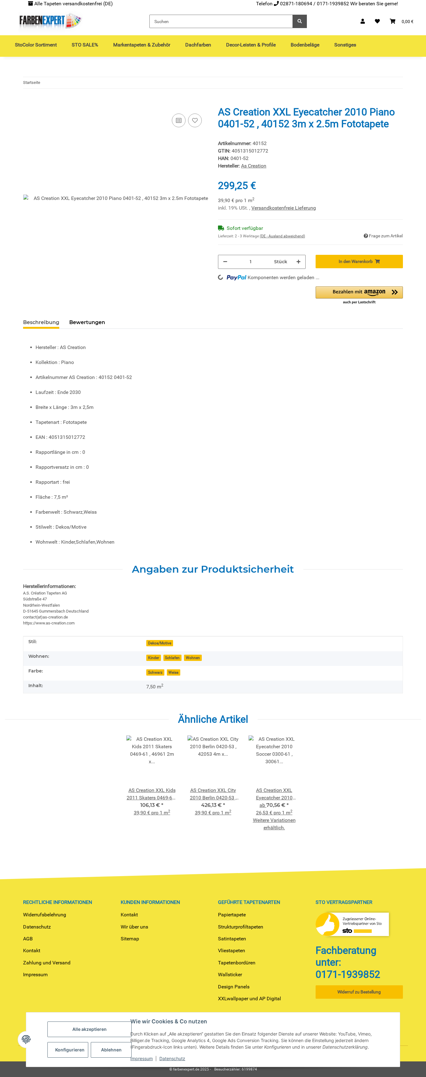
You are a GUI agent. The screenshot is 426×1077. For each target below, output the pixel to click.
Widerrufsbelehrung (44, 915)
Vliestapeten (231, 950)
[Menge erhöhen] (298, 262)
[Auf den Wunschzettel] (195, 120)
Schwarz (155, 672)
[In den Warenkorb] (28, 102)
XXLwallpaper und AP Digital (249, 999)
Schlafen (172, 658)
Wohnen (193, 658)
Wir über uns (134, 927)
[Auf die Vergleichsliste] (179, 120)
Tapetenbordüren (236, 963)
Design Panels (233, 987)
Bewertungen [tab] (87, 322)
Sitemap (130, 939)
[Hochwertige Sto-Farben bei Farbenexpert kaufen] (49, 21)
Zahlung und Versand (46, 963)
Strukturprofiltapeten (240, 927)
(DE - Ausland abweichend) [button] (282, 236)
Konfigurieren (70, 1049)
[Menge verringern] (225, 262)
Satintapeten (232, 939)
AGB (28, 939)
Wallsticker (230, 975)
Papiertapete (232, 915)
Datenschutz (37, 927)
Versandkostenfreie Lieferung (283, 208)
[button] (363, 21)
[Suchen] (300, 21)
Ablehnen (111, 1049)
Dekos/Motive (159, 643)
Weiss (173, 672)
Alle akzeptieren (89, 1029)
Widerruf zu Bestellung (359, 991)
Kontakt (31, 950)
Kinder (153, 658)
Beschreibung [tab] (41, 322)
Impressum (35, 975)
